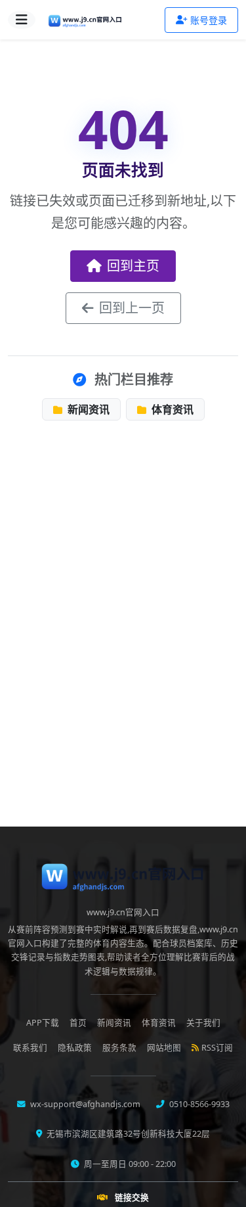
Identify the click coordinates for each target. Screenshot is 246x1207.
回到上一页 (132, 308)
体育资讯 (171, 409)
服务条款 (119, 1047)
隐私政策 (75, 1047)
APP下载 (42, 1022)
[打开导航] (21, 20)
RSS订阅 (217, 1047)
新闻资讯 (87, 409)
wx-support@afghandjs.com (84, 1104)
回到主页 (133, 266)
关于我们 (203, 1022)
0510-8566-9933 (198, 1104)
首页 (78, 1022)
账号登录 (208, 20)
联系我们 (30, 1047)
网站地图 (164, 1047)
